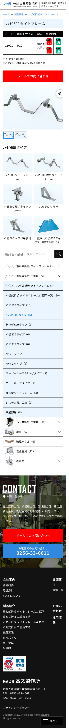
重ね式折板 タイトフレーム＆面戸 (23, 609)
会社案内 (9, 577)
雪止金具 (8, 641)
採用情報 (57, 618)
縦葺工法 (8, 630)
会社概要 (8, 583)
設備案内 (57, 580)
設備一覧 (58, 588)
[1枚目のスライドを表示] (8, 133)
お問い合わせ (57, 606)
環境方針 (8, 588)
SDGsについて (12, 594)
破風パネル (9, 636)
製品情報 (19, 14)
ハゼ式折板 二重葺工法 (16, 625)
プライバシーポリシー (16, 706)
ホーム (6, 14)
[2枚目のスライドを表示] (20, 133)
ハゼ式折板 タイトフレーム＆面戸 (45, 14)
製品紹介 (9, 604)
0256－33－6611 (20, 691)
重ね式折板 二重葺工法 (16, 615)
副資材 (7, 646)
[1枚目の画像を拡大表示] (57, 93)
